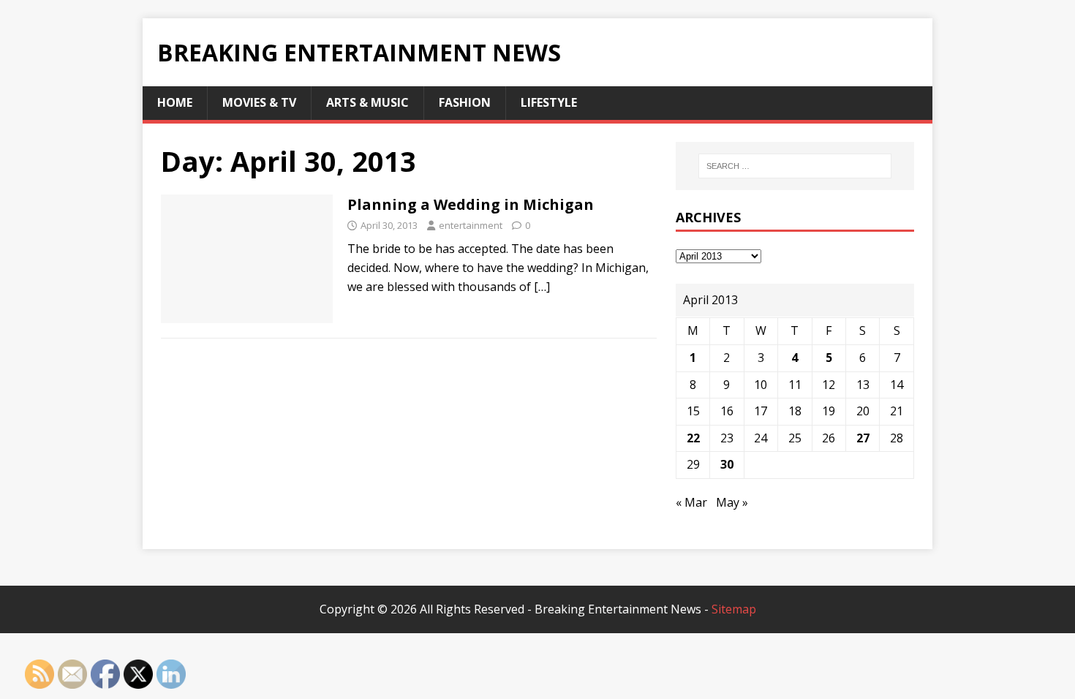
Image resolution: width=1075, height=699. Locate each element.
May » (732, 502)
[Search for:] (794, 166)
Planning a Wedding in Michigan (470, 204)
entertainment (470, 225)
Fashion (465, 102)
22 (693, 438)
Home (174, 102)
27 (863, 438)
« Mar (691, 502)
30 (726, 464)
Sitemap (734, 609)
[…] (542, 287)
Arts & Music (367, 102)
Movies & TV (259, 102)
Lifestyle (549, 102)
